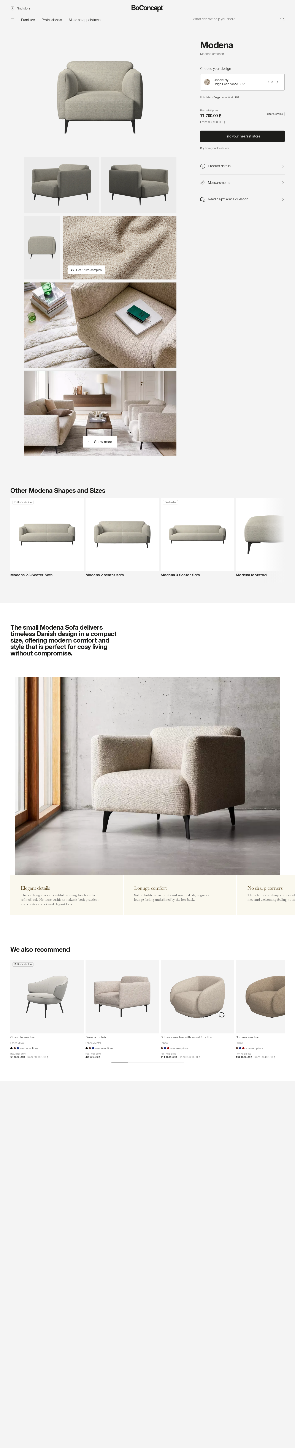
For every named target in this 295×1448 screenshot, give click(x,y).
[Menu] (12, 20)
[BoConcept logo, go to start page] (147, 8)
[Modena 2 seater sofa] (122, 534)
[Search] (282, 19)
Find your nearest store (242, 136)
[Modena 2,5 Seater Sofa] (47, 534)
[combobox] (238, 18)
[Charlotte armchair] (47, 996)
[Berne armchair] (122, 996)
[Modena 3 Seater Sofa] (197, 534)
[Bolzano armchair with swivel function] (197, 996)
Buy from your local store (214, 148)
